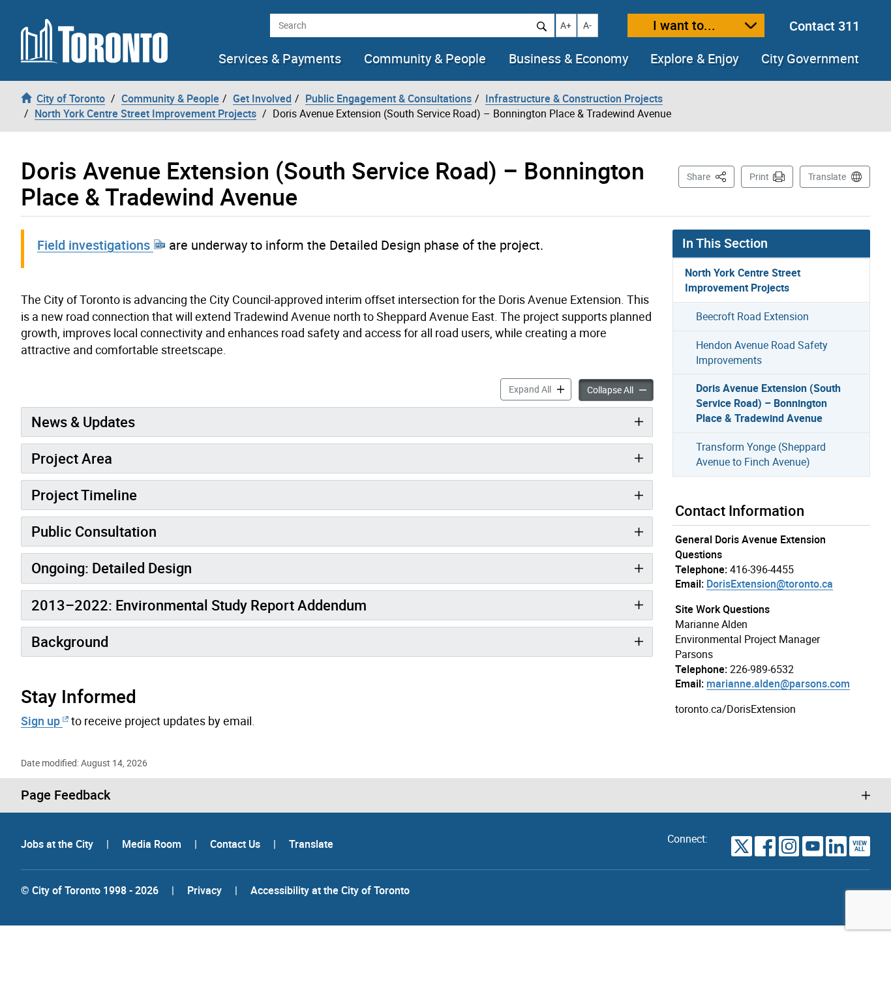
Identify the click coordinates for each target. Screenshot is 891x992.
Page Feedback (65, 795)
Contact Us (236, 844)
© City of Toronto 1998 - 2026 (90, 890)
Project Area (71, 458)
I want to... (684, 25)
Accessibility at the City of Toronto (330, 890)
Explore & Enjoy (694, 59)
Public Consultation (94, 531)
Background (69, 641)
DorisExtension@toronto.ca (769, 584)
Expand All (540, 388)
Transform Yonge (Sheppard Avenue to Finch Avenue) (761, 454)
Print (759, 176)
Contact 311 (824, 26)
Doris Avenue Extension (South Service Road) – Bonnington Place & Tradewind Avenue (768, 403)
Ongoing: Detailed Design (111, 567)
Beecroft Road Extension (752, 316)
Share (710, 176)
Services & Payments (280, 59)
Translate (827, 176)
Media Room (153, 844)
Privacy (204, 890)
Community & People (425, 59)
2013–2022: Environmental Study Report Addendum (199, 604)
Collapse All (620, 389)
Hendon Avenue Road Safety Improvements (762, 352)
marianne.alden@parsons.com (778, 683)
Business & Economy (568, 59)
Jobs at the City (58, 844)
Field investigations (95, 245)
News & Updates (83, 421)
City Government (810, 59)
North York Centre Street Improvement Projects (742, 280)
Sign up (40, 721)
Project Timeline (84, 494)
